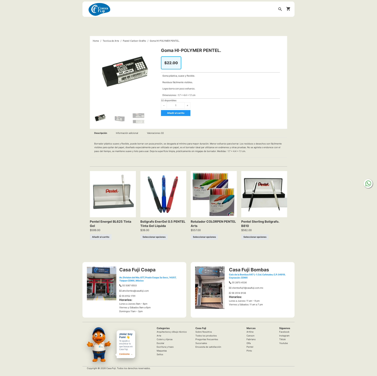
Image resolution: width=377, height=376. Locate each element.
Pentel (250, 346)
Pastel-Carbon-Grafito (134, 40)
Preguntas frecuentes (206, 339)
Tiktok (282, 339)
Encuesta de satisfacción (208, 346)
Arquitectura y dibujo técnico (172, 331)
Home (96, 40)
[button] (152, 47)
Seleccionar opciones (154, 237)
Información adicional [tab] (127, 133)
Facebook (284, 331)
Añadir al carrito (100, 237)
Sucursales (201, 343)
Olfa (249, 343)
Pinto (249, 350)
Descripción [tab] (100, 133)
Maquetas (162, 350)
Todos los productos (206, 335)
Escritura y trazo (165, 346)
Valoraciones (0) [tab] (155, 133)
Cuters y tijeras (165, 339)
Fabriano (251, 339)
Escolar (160, 343)
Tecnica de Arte (111, 40)
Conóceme (126, 354)
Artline (250, 331)
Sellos (160, 354)
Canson (250, 335)
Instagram (284, 335)
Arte (159, 335)
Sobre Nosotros (203, 331)
